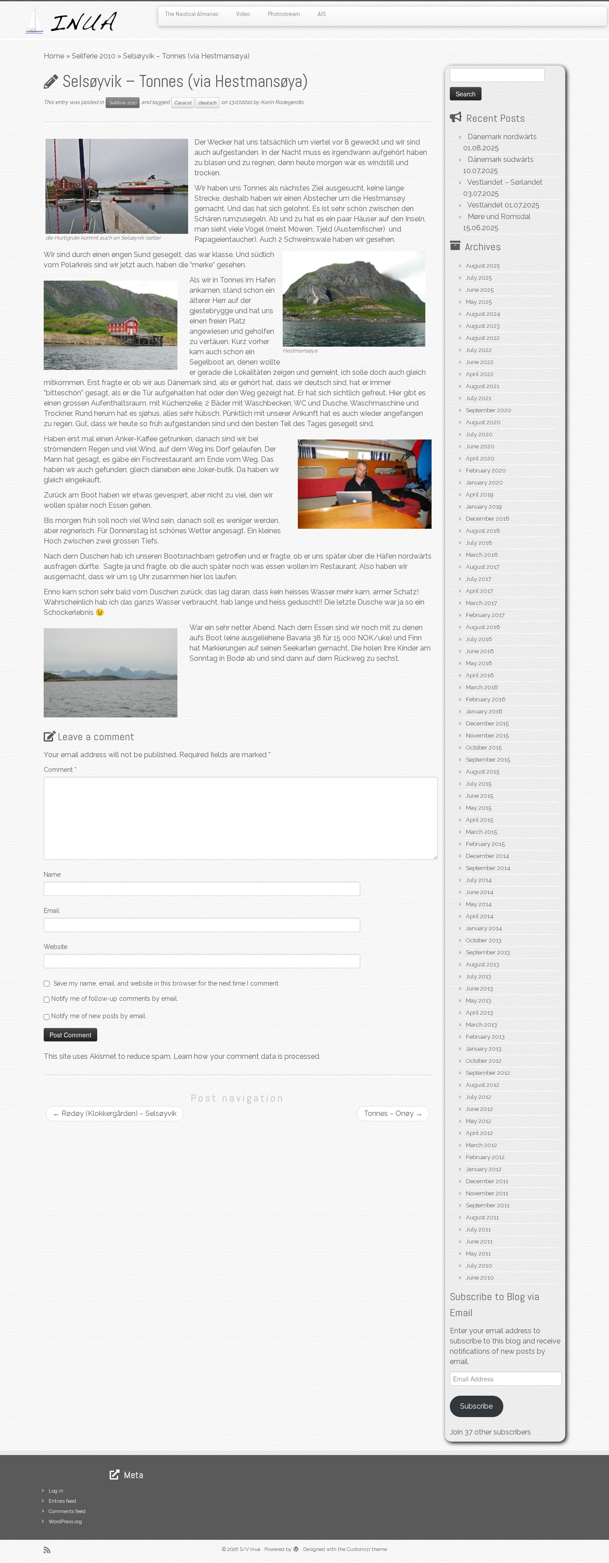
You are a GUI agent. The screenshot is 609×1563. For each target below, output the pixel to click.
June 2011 (479, 1241)
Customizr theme (367, 1549)
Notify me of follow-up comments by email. (114, 998)
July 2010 (479, 1265)
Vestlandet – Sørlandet (505, 182)
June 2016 (480, 651)
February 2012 (485, 1157)
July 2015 (478, 783)
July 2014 (479, 880)
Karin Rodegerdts (282, 102)
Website (55, 946)
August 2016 (483, 627)
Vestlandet (485, 205)
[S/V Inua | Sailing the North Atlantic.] (70, 20)
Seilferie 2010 (93, 56)
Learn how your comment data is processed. (247, 1056)
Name (52, 874)
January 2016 (484, 711)
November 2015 (487, 735)
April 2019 (480, 494)
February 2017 (485, 615)
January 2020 (484, 482)
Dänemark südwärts (501, 159)
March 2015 (481, 832)
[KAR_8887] (354, 298)
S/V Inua (249, 1549)
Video (243, 14)
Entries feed (62, 1501)
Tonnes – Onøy (393, 1113)
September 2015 (488, 759)
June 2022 (480, 362)
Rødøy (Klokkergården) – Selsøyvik (115, 1113)
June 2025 (480, 289)
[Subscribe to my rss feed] (50, 1550)
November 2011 (487, 1193)
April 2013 (479, 1012)
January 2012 (484, 1169)
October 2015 (484, 747)
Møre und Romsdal (499, 216)
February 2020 (486, 470)
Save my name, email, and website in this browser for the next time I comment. (166, 983)
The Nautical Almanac (191, 14)
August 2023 (483, 326)
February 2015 (485, 844)
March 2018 (482, 554)
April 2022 (480, 374)
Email (51, 910)
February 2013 (485, 1036)
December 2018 (488, 518)
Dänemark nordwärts (502, 137)
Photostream (284, 14)
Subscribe (476, 1406)
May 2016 (479, 663)
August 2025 (483, 265)
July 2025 (479, 277)
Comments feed (67, 1511)
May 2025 (479, 302)
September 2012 (488, 1073)
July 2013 (478, 976)
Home (54, 56)
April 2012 (479, 1133)
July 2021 (478, 398)
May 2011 (478, 1253)
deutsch (207, 102)
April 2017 (479, 591)
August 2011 (482, 1217)
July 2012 (478, 1097)
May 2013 (478, 1000)
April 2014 (480, 916)
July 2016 (479, 639)
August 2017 (482, 567)
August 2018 (483, 530)
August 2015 (482, 771)
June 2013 (479, 988)
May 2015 (478, 807)
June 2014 (480, 892)
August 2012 (482, 1085)
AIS (322, 14)
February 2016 (486, 699)
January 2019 (484, 506)
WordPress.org (65, 1522)
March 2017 (481, 603)
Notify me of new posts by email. (99, 1016)
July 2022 (479, 350)
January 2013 (484, 1048)
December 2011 (487, 1181)
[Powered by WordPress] (296, 1548)
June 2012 (479, 1109)
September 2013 (488, 952)
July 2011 (478, 1229)
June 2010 (480, 1277)
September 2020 (488, 410)
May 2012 (478, 1121)
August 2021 (482, 386)
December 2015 (487, 723)
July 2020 (479, 434)
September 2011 (488, 1205)
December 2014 (487, 856)
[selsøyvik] (116, 185)
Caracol (182, 102)
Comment (60, 769)
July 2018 (479, 542)
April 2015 (479, 820)
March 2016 (482, 687)
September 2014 (488, 868)
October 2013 (484, 940)
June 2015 (479, 795)
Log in (56, 1491)
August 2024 (483, 314)
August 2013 (482, 964)
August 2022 (483, 338)
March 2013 (481, 1024)
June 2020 (480, 446)
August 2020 (483, 422)
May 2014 (479, 904)
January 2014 (484, 928)
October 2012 (484, 1060)
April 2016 (480, 675)
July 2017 (478, 579)
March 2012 (481, 1145)
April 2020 (480, 458)
